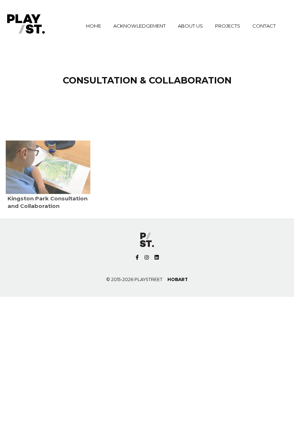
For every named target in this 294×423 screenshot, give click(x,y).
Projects (227, 26)
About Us (190, 26)
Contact (264, 26)
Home (93, 26)
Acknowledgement (139, 26)
